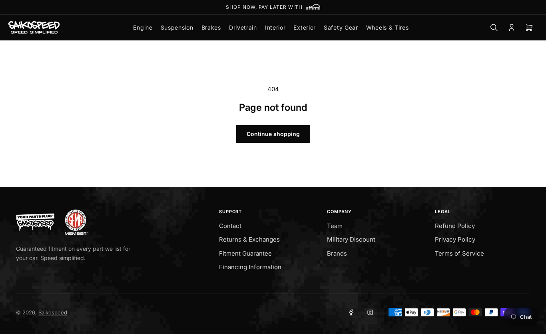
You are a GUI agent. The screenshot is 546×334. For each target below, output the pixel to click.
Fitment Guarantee (245, 253)
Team (335, 226)
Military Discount (351, 239)
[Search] (494, 27)
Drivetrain (243, 27)
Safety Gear (341, 27)
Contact (230, 226)
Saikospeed (52, 312)
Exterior (304, 27)
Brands (337, 253)
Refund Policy (455, 226)
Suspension (177, 27)
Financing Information (250, 267)
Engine (142, 27)
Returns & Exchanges (249, 239)
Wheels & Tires (387, 27)
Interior (275, 27)
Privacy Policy (455, 239)
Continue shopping (273, 133)
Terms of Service (459, 253)
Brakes (211, 27)
